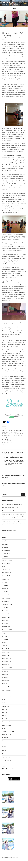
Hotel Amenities (6, 722)
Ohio (21, 460)
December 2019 (6, 572)
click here (8, 394)
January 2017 (5, 655)
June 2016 (5, 671)
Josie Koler (9, 2)
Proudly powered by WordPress (10, 857)
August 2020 (6, 563)
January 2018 (6, 617)
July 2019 (4, 582)
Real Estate (5, 738)
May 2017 (5, 642)
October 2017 (6, 626)
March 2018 (5, 611)
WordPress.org (6, 760)
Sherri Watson (19, 461)
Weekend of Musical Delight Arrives (12, 504)
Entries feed (5, 754)
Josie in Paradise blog (8, 731)
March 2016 (5, 680)
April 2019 (5, 592)
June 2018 (5, 607)
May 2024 (5, 544)
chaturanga (8, 456)
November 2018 (6, 598)
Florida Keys (5, 719)
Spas (3, 741)
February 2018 (6, 614)
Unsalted (8, 463)
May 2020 (5, 566)
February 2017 (6, 652)
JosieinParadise (18, 30)
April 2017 (5, 645)
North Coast (16, 460)
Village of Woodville (14, 65)
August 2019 (5, 579)
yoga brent (8, 464)
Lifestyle (8, 460)
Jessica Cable (14, 457)
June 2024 (5, 541)
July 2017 (4, 636)
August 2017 (5, 633)
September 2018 (7, 604)
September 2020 (7, 560)
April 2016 (5, 677)
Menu (14, 8)
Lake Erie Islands (7, 734)
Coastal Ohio (9, 452)
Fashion (4, 709)
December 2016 (6, 658)
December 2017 (6, 620)
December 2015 (6, 690)
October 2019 (6, 576)
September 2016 (7, 668)
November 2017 (6, 623)
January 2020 (6, 569)
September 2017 (7, 630)
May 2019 (5, 588)
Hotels (4, 728)
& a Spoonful (5, 699)
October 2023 (6, 550)
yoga (20, 463)
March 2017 (5, 649)
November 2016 (6, 661)
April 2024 (5, 547)
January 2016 (6, 687)
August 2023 (6, 553)
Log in (4, 750)
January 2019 (6, 595)
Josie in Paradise (10, 459)
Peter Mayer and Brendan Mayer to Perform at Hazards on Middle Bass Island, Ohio (13, 523)
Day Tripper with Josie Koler (10, 507)
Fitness (16, 452)
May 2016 (5, 674)
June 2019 (5, 585)
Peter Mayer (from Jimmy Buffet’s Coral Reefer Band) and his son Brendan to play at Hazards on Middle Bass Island (13, 516)
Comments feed (6, 757)
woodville (14, 463)
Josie (21, 457)
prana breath (9, 461)
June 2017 (5, 639)
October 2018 (6, 601)
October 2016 (6, 664)
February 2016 (6, 683)
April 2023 (5, 557)
